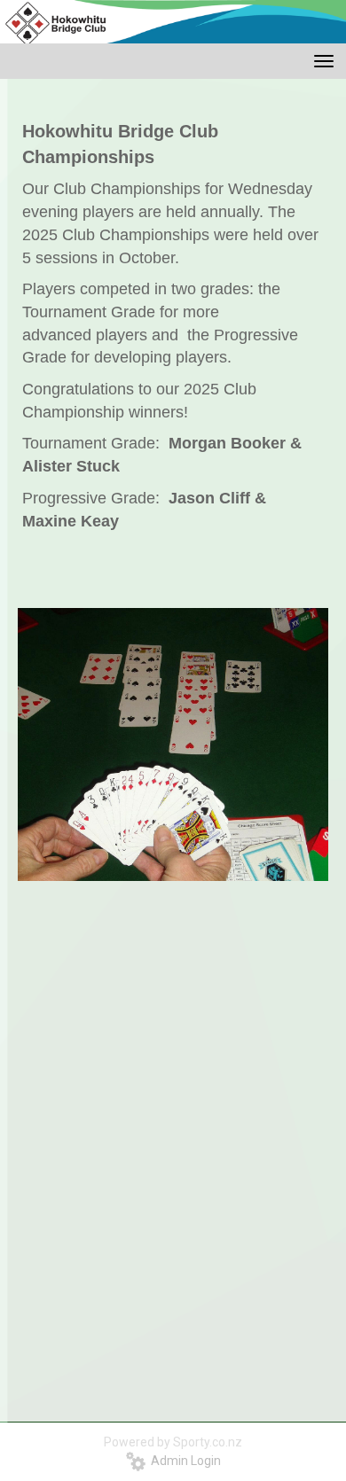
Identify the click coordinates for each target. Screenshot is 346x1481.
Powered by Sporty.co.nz (173, 1442)
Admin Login (183, 1461)
